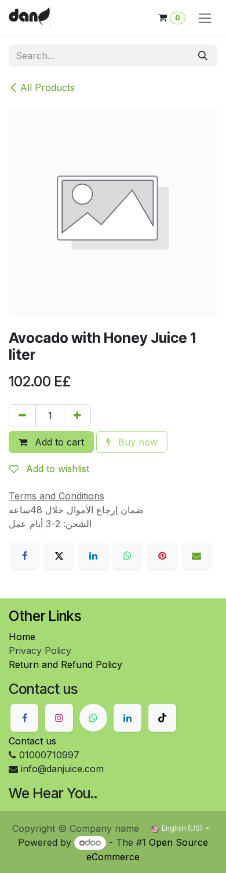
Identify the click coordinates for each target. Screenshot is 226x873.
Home (22, 636)
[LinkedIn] (93, 555)
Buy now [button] (136, 442)
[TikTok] (162, 718)
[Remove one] (22, 415)
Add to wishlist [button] (56, 468)
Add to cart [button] (58, 442)
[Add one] (77, 415)
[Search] (202, 56)
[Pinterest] (162, 555)
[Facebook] (24, 555)
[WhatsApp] (127, 555)
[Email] (196, 555)
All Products (47, 87)
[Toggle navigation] (204, 18)
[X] (59, 555)
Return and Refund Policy (65, 664)
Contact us (32, 741)
